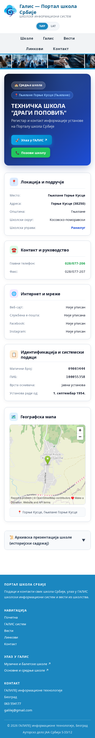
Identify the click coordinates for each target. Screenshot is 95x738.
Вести (69, 38)
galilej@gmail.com (18, 710)
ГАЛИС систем (15, 624)
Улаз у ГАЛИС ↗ (31, 140)
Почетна (11, 617)
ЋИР (42, 26)
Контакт (61, 48)
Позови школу (30, 152)
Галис (48, 38)
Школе (26, 38)
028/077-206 (75, 263)
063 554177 (12, 703)
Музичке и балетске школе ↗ (27, 664)
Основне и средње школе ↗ (26, 670)
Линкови (34, 48)
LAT (53, 26)
